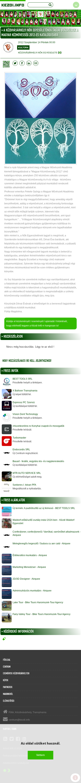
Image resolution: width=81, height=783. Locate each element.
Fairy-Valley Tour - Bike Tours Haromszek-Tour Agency (41, 614)
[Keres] (50, 4)
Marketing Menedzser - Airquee (29, 567)
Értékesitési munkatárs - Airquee (30, 555)
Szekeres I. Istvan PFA (24, 484)
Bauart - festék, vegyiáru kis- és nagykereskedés (38, 461)
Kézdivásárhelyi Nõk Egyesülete (37, 52)
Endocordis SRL (21, 449)
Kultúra (23, 47)
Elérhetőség (8, 701)
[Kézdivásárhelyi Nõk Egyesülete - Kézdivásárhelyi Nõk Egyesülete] (40, 18)
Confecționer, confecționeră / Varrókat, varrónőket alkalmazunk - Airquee (47, 533)
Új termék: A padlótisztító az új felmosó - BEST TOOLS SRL (44, 508)
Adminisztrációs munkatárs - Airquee (32, 590)
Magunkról (8, 694)
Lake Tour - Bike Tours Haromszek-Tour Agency (38, 602)
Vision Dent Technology (25, 414)
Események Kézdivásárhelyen (16, 673)
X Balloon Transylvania (25, 390)
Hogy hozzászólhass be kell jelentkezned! (26, 361)
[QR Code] (7, 64)
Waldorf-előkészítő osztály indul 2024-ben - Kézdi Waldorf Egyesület (43, 522)
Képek (5, 680)
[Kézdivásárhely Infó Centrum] (13, 4)
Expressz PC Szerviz (24, 402)
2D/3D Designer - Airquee (26, 578)
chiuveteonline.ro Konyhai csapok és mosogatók (38, 426)
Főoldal (6, 660)
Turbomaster (19, 437)
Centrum (6, 666)
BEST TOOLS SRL (22, 378)
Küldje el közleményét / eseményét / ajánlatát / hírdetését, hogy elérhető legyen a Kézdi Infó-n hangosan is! (36, 323)
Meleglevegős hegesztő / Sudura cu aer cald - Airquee (41, 543)
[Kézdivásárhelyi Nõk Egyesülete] (8, 47)
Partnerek (7, 687)
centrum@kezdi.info (19, 719)
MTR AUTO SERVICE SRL (27, 473)
